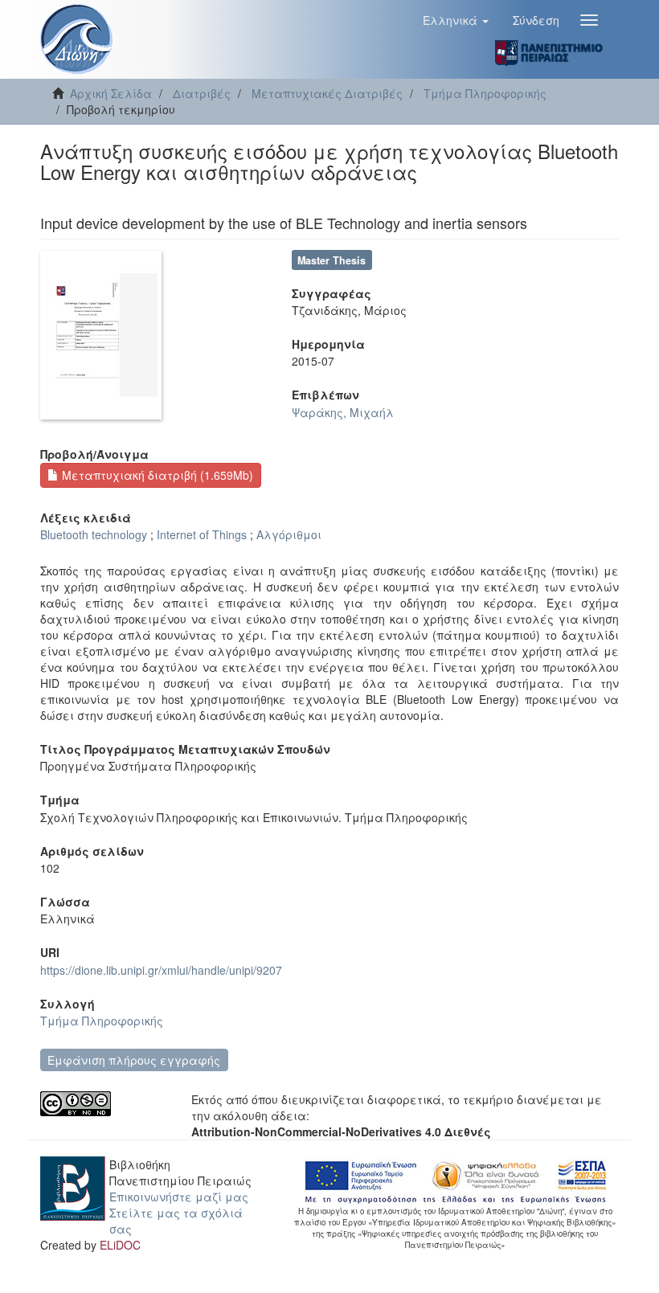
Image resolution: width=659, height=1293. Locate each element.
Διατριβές (202, 93)
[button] (456, 20)
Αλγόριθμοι (288, 534)
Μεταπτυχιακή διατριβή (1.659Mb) (156, 475)
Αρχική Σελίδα (111, 93)
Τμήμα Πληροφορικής (485, 93)
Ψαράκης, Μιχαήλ (343, 412)
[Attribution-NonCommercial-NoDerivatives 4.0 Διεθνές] (103, 1103)
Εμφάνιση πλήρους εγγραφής (133, 1060)
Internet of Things (202, 534)
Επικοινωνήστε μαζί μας (178, 1197)
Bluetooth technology (93, 534)
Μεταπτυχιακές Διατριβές (327, 93)
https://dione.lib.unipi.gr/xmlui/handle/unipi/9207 (161, 970)
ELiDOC (120, 1245)
